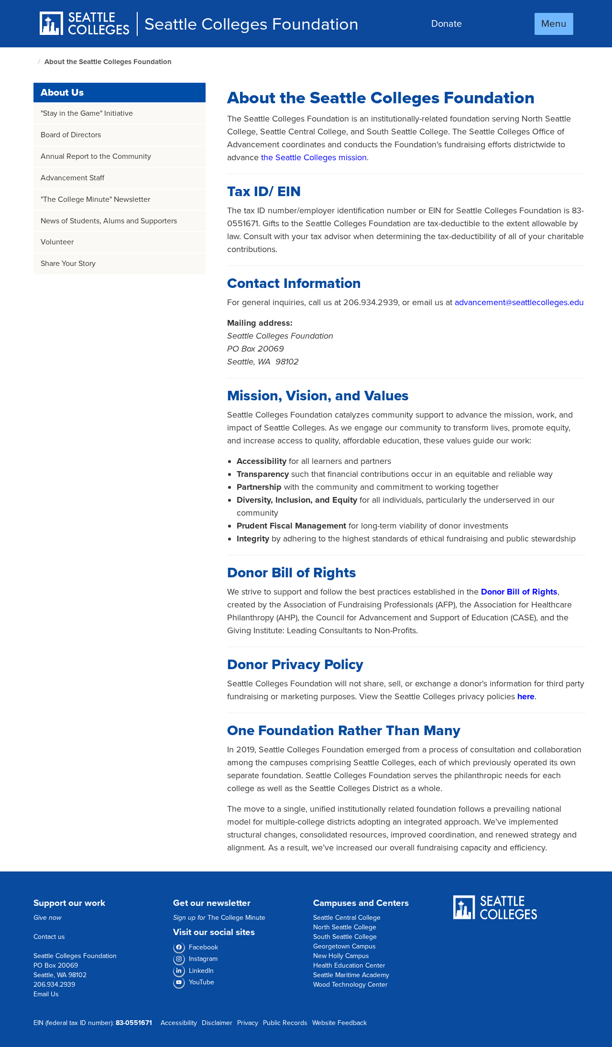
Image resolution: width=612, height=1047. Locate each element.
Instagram (203, 959)
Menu (554, 24)
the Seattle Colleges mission (314, 157)
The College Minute (236, 918)
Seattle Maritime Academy (351, 975)
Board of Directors (71, 135)
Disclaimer (217, 1023)
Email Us (46, 994)
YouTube (201, 982)
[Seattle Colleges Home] (88, 24)
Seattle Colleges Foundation (251, 24)
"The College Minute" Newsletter (95, 199)
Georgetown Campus (344, 946)
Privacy (247, 1023)
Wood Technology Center (350, 985)
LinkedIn (201, 971)
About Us (62, 93)
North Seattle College (344, 927)
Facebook (203, 947)
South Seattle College (345, 937)
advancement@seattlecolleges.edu (519, 302)
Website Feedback (339, 1023)
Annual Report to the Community (96, 156)
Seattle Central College (347, 918)
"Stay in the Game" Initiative (87, 113)
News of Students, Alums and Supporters (109, 221)
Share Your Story (68, 263)
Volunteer (57, 242)
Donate (446, 24)
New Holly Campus (341, 956)
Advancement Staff (72, 178)
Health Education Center (349, 965)
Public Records (285, 1023)
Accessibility (179, 1023)
